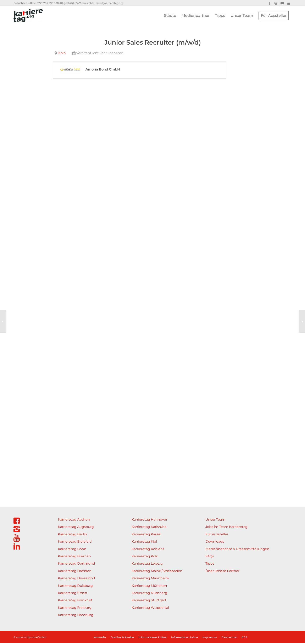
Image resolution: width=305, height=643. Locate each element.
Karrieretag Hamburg (75, 615)
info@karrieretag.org (110, 3)
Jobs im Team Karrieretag (226, 527)
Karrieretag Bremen (74, 556)
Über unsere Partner (222, 571)
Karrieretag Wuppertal (150, 608)
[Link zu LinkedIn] (288, 3)
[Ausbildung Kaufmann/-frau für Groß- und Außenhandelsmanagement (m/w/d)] (302, 321)
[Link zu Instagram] (276, 3)
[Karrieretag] (28, 15)
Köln (62, 53)
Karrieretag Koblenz (148, 549)
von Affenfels (38, 637)
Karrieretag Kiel (144, 541)
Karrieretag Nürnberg (149, 593)
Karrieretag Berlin (72, 534)
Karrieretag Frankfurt (75, 600)
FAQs (209, 556)
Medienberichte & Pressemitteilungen (237, 549)
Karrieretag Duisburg (75, 586)
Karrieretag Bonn (72, 549)
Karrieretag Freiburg (75, 608)
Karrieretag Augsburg (76, 527)
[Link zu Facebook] (270, 3)
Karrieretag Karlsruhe (149, 527)
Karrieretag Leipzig (147, 563)
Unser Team (215, 519)
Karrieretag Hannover (149, 519)
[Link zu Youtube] (282, 3)
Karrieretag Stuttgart (149, 600)
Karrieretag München (149, 586)
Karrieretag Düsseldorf (76, 578)
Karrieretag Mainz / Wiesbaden (157, 571)
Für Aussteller (216, 534)
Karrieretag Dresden (75, 571)
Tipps (209, 563)
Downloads (214, 541)
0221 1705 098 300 (48, 3)
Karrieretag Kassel (146, 534)
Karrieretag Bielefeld (75, 541)
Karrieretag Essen (72, 593)
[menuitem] (170, 15)
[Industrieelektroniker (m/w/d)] (3, 321)
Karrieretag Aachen (74, 519)
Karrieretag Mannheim (150, 578)
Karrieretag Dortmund (76, 563)
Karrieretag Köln (145, 556)
